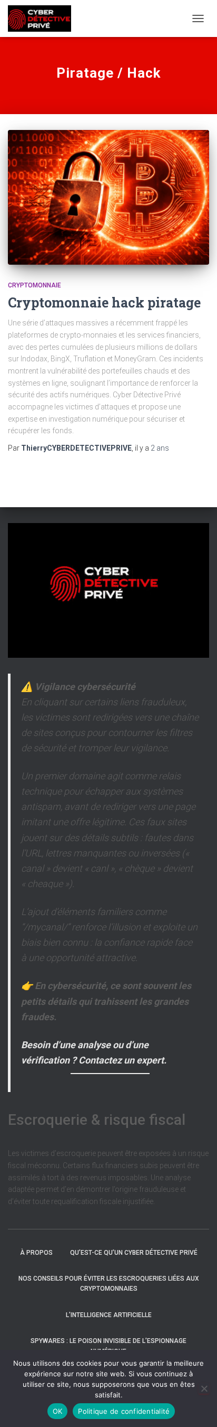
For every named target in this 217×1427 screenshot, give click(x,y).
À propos (36, 1252)
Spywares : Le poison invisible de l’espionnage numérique (108, 1346)
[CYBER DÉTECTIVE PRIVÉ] (43, 18)
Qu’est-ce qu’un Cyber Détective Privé (134, 1252)
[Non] (204, 1388)
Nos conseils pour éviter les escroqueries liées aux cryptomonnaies (108, 1283)
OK (58, 1411)
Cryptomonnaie (34, 285)
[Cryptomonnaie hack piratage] (108, 197)
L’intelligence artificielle (109, 1315)
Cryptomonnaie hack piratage (104, 302)
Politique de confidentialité (124, 1411)
